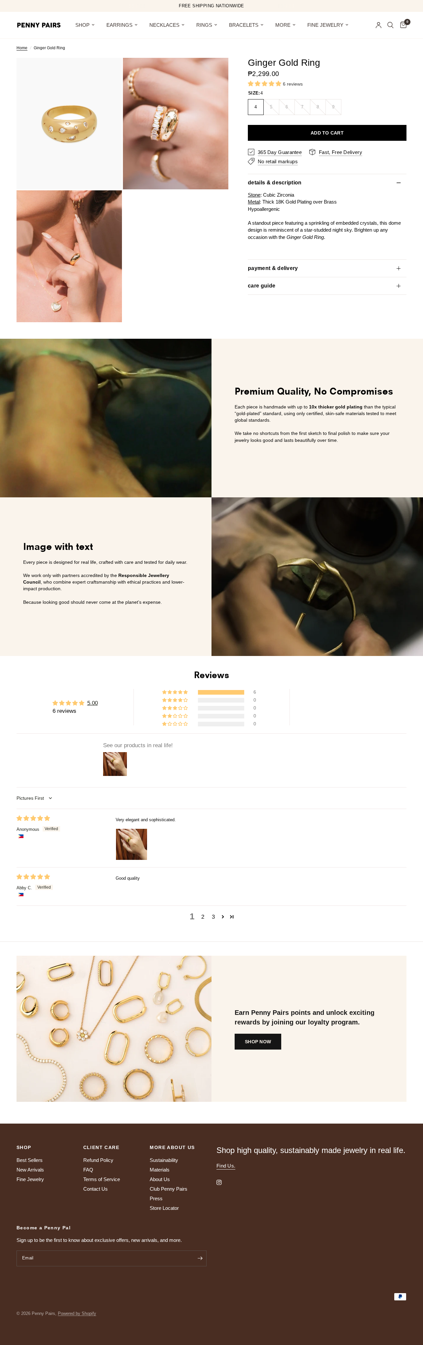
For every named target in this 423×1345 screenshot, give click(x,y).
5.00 (92, 703)
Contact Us (95, 1189)
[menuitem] (84, 25)
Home (22, 48)
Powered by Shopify (77, 1313)
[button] (265, 84)
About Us (160, 1179)
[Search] (390, 25)
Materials (160, 1169)
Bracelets (243, 25)
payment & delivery (273, 268)
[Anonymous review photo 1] (131, 844)
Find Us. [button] (225, 1166)
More (282, 25)
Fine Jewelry (325, 25)
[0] (401, 25)
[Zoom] (108, 71)
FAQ (88, 1169)
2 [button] (202, 917)
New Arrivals (30, 1169)
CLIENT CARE (101, 1147)
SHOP (82, 25)
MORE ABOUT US (172, 1147)
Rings (204, 25)
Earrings (119, 25)
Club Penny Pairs (168, 1189)
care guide (261, 285)
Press (156, 1198)
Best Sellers (30, 1160)
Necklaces (164, 25)
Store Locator (164, 1208)
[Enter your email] (200, 1258)
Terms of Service (101, 1179)
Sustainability (164, 1160)
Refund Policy (98, 1160)
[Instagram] (223, 1182)
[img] (33, 818)
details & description (275, 182)
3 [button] (213, 917)
